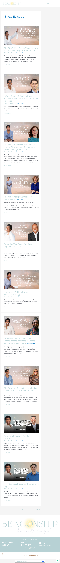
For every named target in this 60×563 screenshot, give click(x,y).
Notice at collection (21, 561)
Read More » (7, 64)
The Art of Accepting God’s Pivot (18, 197)
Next (38, 509)
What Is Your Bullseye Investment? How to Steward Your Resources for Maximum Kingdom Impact (20, 147)
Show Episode (12, 53)
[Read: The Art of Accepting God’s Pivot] (21, 184)
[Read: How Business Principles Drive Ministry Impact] (21, 471)
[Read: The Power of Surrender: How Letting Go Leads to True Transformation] (21, 375)
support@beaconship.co (45, 545)
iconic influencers (43, 554)
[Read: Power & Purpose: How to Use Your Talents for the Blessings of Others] (21, 325)
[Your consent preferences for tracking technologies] (57, 560)
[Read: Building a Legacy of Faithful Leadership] (21, 423)
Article (6, 53)
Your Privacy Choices (34, 561)
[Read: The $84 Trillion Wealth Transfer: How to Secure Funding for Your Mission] (21, 35)
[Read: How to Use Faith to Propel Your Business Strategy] (21, 279)
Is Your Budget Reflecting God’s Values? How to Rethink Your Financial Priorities (21, 98)
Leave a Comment (8, 343)
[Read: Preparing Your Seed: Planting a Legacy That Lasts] (21, 231)
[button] (48, 3)
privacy (35, 555)
